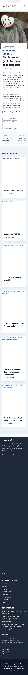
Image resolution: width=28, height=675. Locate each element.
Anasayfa (5, 584)
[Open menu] (24, 6)
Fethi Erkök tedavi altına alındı (22, 139)
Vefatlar (4, 589)
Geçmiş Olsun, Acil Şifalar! (13, 190)
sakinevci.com (14, 670)
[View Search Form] (24, 1)
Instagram (6, 651)
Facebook (6, 649)
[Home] (3, 46)
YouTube (5, 653)
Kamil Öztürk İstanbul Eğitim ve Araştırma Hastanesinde (12, 372)
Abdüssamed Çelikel (13, 118)
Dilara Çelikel (6, 121)
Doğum (5, 50)
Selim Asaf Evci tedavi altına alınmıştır (6, 139)
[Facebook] (15, 1)
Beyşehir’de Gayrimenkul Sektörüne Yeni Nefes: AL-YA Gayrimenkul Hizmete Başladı (13, 626)
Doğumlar (5, 594)
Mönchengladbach (8, 128)
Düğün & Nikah (6, 592)
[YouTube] (18, 1)
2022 (4, 118)
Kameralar (5, 599)
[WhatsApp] (9, 1)
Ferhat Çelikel (7, 125)
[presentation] (14, 172)
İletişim (4, 602)
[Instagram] (12, 1)
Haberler (11, 50)
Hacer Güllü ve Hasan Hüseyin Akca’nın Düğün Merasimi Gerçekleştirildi (11, 619)
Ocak (16, 128)
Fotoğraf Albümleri (7, 597)
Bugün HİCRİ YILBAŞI (12, 234)
